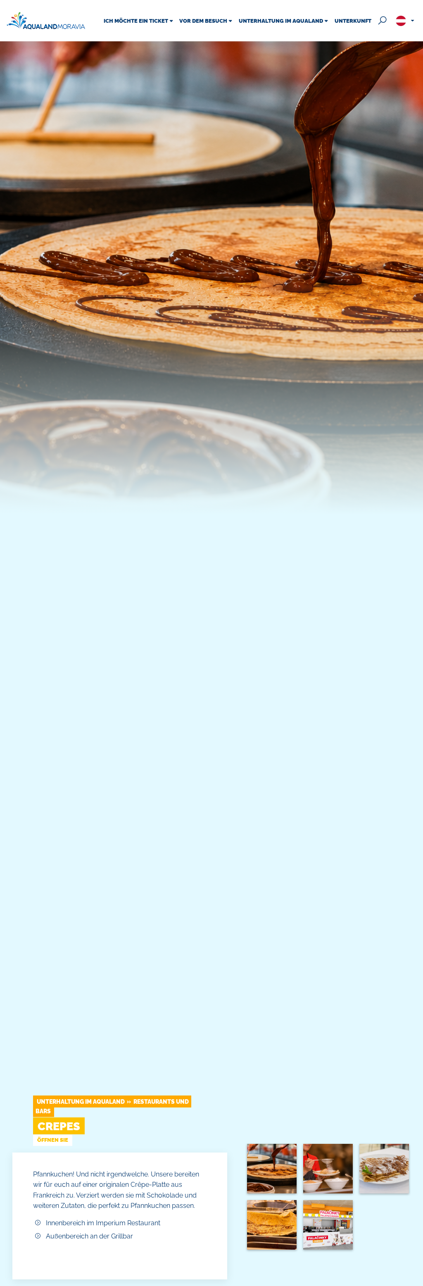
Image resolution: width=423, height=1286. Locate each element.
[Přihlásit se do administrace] (414, 1277)
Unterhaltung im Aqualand (81, 1101)
